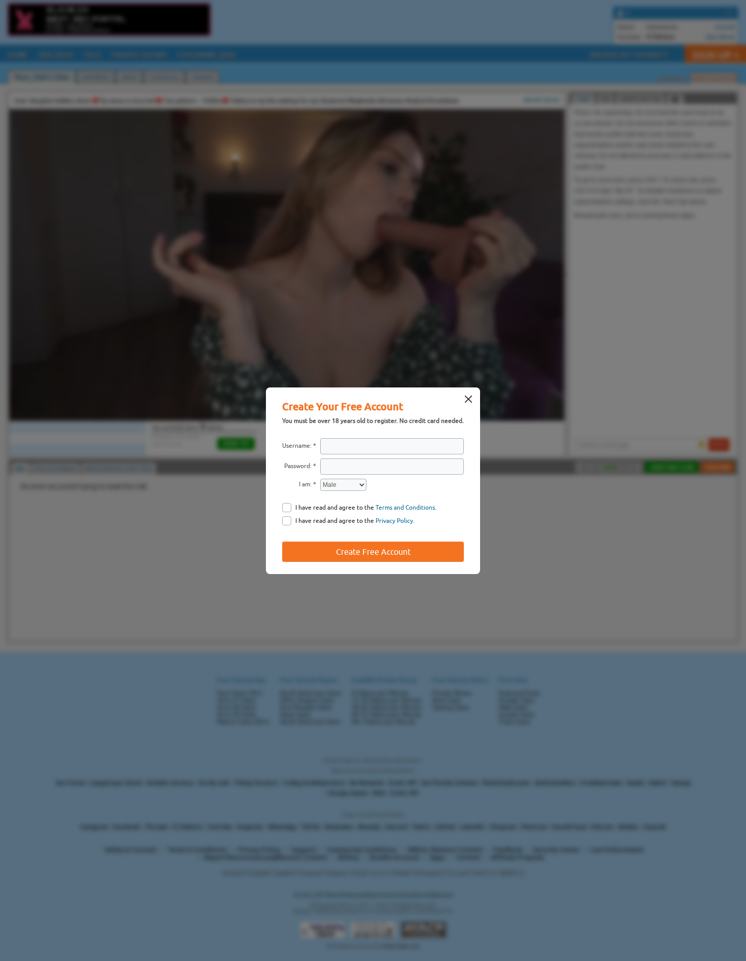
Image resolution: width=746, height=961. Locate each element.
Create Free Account (373, 551)
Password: (298, 466)
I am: (305, 484)
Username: (297, 445)
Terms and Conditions (405, 507)
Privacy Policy (394, 520)
